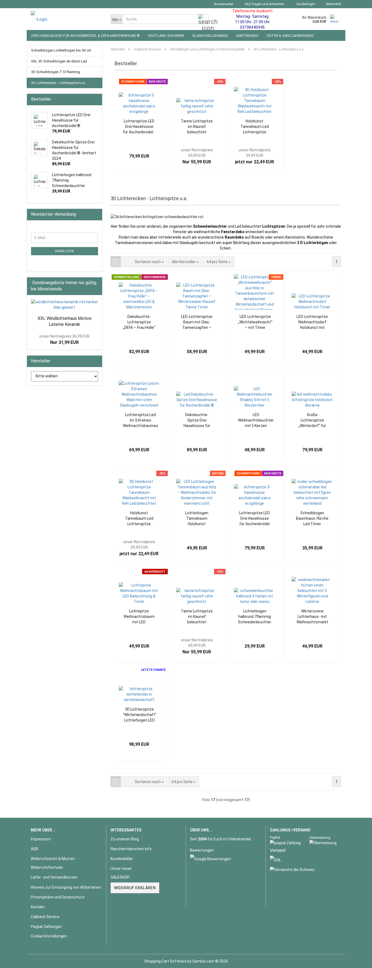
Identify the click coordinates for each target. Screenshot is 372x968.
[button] (116, 261)
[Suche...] (203, 19)
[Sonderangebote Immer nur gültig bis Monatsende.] (96, 289)
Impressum (41, 839)
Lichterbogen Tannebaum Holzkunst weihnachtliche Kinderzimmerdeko (196, 519)
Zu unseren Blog (125, 839)
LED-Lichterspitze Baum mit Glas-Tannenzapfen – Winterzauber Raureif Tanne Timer (196, 322)
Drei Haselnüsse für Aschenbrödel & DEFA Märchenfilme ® (85, 36)
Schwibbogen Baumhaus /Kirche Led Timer (312, 518)
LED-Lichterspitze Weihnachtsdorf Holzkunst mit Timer (312, 322)
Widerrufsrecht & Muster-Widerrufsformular (53, 863)
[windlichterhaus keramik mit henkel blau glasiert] (64, 304)
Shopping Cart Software (165, 961)
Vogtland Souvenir (166, 36)
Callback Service (45, 917)
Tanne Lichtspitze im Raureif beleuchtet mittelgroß (197, 617)
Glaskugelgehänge (210, 36)
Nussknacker (223, 4)
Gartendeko (247, 36)
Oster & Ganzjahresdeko (290, 36)
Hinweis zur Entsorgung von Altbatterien (66, 887)
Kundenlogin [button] (305, 4)
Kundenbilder (122, 858)
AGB (34, 849)
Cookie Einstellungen (49, 936)
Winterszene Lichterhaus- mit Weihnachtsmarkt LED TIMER (312, 617)
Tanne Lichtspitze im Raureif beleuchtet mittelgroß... (197, 127)
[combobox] (149, 261)
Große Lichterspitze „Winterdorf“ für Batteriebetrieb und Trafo (312, 420)
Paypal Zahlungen (46, 926)
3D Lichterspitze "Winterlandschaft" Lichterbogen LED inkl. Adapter (139, 715)
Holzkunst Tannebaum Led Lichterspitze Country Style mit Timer (139, 519)
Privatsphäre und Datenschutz (58, 897)
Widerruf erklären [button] (135, 888)
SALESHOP (120, 877)
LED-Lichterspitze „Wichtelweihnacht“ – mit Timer (255, 322)
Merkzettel (332, 4)
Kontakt (38, 907)
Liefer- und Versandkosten (54, 877)
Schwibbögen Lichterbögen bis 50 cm (61, 50)
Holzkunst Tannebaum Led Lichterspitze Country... (254, 127)
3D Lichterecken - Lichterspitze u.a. (58, 83)
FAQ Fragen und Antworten (264, 4)
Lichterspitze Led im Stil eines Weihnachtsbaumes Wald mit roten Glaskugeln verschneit (140, 420)
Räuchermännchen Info (131, 849)
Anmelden (64, 251)
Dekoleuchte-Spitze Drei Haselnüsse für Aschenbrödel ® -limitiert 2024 (197, 420)
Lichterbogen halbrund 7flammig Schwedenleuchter (254, 616)
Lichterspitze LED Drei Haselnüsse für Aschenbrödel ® (254, 519)
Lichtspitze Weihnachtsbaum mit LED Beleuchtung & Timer (139, 617)
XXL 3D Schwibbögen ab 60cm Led (59, 61)
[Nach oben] (357, 959)
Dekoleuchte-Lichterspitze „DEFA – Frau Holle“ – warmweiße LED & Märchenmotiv (139, 322)
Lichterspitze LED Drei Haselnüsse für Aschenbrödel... (139, 126)
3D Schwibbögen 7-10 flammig (55, 72)
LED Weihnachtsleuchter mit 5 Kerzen (256, 420)
